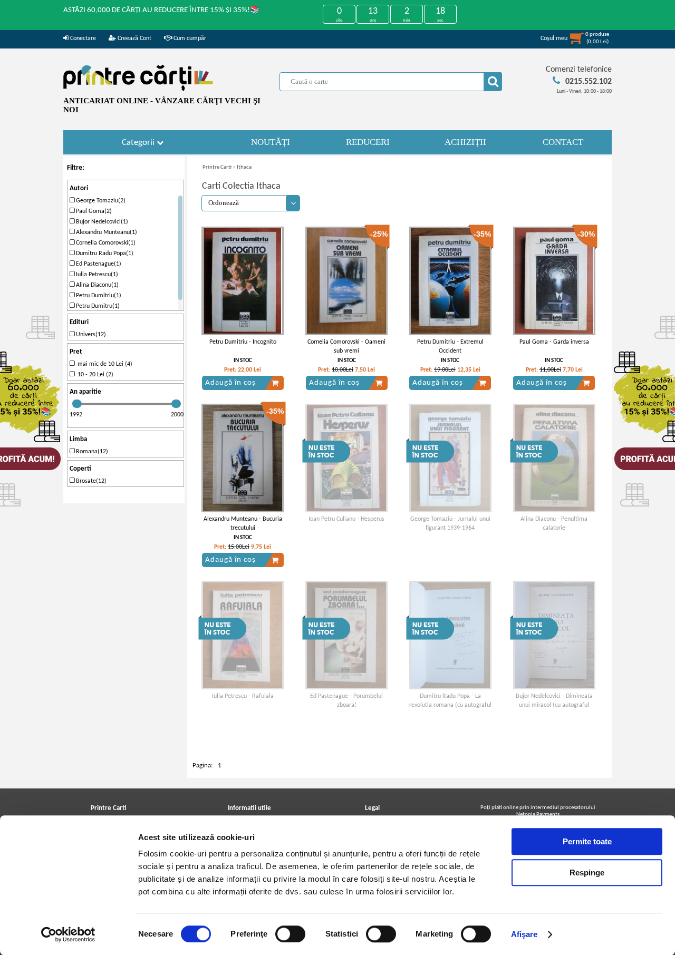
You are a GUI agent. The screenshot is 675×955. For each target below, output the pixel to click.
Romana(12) (91, 452)
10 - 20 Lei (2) (93, 375)
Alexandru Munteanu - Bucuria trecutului (243, 523)
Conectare (82, 38)
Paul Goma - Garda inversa (554, 342)
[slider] (77, 403)
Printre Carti (217, 167)
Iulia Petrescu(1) (96, 274)
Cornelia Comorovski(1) (105, 243)
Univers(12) (90, 335)
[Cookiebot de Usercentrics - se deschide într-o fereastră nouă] (68, 934)
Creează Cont (133, 38)
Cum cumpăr (189, 38)
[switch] (290, 933)
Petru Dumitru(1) (97, 306)
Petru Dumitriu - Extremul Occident (450, 346)
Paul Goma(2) (93, 211)
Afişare (524, 934)
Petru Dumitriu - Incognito (242, 342)
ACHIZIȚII (465, 142)
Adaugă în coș (230, 383)
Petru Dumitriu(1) (97, 296)
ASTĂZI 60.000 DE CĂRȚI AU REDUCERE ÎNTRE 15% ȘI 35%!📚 (161, 10)
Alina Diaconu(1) (96, 285)
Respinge (587, 872)
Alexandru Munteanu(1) (105, 232)
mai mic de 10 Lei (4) (103, 364)
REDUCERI (368, 142)
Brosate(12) (90, 481)
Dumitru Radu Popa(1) (103, 253)
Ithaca (244, 167)
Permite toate (587, 841)
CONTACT (563, 142)
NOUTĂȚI (270, 142)
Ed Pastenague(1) (97, 264)
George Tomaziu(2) (100, 201)
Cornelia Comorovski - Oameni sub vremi (346, 346)
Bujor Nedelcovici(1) (101, 222)
